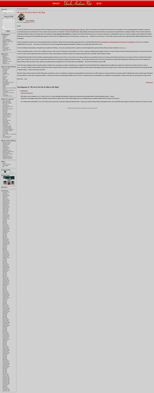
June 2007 (4, 342)
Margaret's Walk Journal (7, 41)
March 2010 (5, 304)
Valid (5, 165)
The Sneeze (5, 131)
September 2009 (6, 311)
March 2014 (5, 250)
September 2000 (6, 390)
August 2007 (5, 340)
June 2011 (4, 287)
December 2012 (5, 266)
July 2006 (4, 355)
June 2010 (4, 301)
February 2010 (5, 305)
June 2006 (4, 356)
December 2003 (5, 380)
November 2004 (5, 378)
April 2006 (4, 358)
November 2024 (5, 192)
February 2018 (5, 209)
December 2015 (5, 227)
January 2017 (5, 213)
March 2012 (5, 277)
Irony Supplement (6, 39)
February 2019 (5, 205)
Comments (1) (149, 82)
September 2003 (6, 382)
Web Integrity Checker (7, 95)
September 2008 (6, 325)
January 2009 (5, 320)
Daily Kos (4, 56)
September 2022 (6, 195)
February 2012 (5, 278)
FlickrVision (4, 111)
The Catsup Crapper (6, 126)
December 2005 (5, 363)
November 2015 (5, 228)
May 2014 (4, 248)
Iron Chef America (104, 42)
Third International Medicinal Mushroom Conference (72, 29)
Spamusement (5, 122)
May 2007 (4, 343)
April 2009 (4, 317)
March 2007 (5, 346)
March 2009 (5, 318)
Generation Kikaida (6, 113)
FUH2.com (4, 112)
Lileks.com (4, 118)
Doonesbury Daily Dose (7, 106)
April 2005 (4, 372)
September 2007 (6, 339)
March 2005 (5, 373)
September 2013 (6, 257)
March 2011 (5, 290)
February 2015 (5, 239)
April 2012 (4, 276)
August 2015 (5, 232)
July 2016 (4, 219)
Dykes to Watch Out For (7, 108)
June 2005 (4, 370)
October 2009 (5, 310)
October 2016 (5, 217)
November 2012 (5, 267)
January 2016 (5, 226)
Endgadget (4, 73)
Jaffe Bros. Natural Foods (8, 151)
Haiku (3, 38)
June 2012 (4, 273)
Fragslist (4, 37)
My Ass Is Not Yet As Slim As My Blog (31, 12)
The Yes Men (5, 132)
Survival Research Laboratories (6, 124)
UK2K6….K (4, 50)
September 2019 (6, 203)
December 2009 (5, 308)
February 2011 (5, 292)
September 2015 (6, 231)
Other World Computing (7, 153)
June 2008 (4, 328)
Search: (4, 9)
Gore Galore (5, 149)
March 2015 (5, 238)
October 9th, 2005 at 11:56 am (27, 93)
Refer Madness (5, 47)
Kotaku (4, 78)
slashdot (4, 85)
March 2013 (5, 263)
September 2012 (6, 270)
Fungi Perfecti (5, 146)
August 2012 (5, 271)
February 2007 (5, 347)
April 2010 (4, 303)
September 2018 (6, 207)
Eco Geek (4, 71)
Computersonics (6, 144)
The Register (5, 91)
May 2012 (4, 274)
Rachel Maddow (5, 83)
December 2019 (5, 200)
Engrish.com (5, 109)
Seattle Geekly (5, 84)
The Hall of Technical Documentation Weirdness (8, 129)
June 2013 (4, 259)
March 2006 (5, 359)
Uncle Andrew (29, 20)
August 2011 (5, 285)
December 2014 (5, 241)
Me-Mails (4, 42)
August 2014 (5, 245)
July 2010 (4, 300)
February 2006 (5, 360)
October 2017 (5, 211)
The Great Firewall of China (8, 90)
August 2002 (5, 385)
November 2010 (5, 295)
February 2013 (5, 264)
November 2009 (5, 309)
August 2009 (5, 312)
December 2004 (5, 377)
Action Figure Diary (6, 100)
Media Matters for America (8, 82)
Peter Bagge (5, 121)
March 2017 (5, 212)
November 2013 (5, 255)
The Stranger (5, 94)
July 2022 (4, 197)
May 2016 (4, 221)
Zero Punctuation (6, 137)
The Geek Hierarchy (6, 127)
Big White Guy (5, 55)
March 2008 (5, 332)
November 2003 (5, 381)
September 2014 (6, 243)
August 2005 (5, 367)
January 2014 (5, 253)
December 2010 (5, 294)
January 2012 (5, 279)
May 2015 (4, 235)
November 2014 (5, 242)
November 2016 (5, 216)
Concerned (4, 104)
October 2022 (5, 194)
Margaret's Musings (6, 40)
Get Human (4, 76)
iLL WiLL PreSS (5, 115)
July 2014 (4, 246)
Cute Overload (5, 105)
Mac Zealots (5, 81)
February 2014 (5, 251)
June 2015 (4, 234)
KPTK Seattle (5, 79)
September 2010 (6, 297)
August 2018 (5, 208)
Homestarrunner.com (7, 114)
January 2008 (5, 334)
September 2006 (6, 352)
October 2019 (5, 202)
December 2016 (5, 215)
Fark (3, 75)
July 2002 (4, 386)
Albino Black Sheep (6, 101)
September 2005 (6, 366)
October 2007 (5, 338)
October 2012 (5, 269)
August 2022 (5, 196)
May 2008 (4, 329)
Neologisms (5, 45)
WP (3, 166)
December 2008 (5, 321)
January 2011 (5, 293)
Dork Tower (5, 107)
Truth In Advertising (6, 49)
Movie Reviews (5, 43)
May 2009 (4, 316)
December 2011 (5, 280)
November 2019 (5, 201)
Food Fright (4, 35)
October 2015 (5, 230)
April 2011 (4, 289)
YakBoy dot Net (5, 63)
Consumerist (5, 69)
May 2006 (4, 357)
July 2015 (4, 233)
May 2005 (4, 371)
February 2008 (5, 333)
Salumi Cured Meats (6, 156)
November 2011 (5, 281)
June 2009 (4, 315)
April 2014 (4, 249)
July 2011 (4, 286)
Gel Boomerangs (6, 148)
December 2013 (5, 254)
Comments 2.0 (6, 164)
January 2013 (5, 265)
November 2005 (5, 364)
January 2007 (5, 348)
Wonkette (4, 62)
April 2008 (4, 331)
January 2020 (5, 199)
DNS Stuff (4, 70)
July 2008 (4, 327)
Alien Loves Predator (6, 103)
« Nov (8, 31)
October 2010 (5, 296)
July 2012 (4, 272)
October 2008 (5, 324)
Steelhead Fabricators (7, 158)
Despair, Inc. (5, 145)
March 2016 (5, 224)
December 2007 (5, 335)
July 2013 (4, 258)
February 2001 (5, 388)
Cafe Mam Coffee (6, 143)
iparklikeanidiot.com (6, 150)
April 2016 (4, 223)
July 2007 (4, 341)
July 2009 (4, 313)
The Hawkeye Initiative (7, 130)
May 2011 (4, 288)
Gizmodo (4, 77)
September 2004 (6, 379)
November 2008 (5, 323)
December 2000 (5, 389)
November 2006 (5, 350)
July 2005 (4, 368)
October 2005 (5, 365)
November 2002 (5, 383)
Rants (3, 46)
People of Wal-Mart (6, 120)
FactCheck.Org (5, 74)
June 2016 (4, 220)
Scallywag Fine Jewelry (7, 157)
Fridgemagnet (5, 57)
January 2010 (5, 306)
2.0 (4, 163)
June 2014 (4, 247)
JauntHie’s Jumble (6, 59)
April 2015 (4, 236)
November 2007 (5, 336)
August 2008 (5, 326)
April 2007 (4, 344)
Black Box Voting (6, 68)
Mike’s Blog (4, 60)
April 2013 (4, 262)
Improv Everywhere (6, 116)
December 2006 (5, 349)
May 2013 (4, 261)
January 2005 (5, 375)
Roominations (5, 48)
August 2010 (5, 298)
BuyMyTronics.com (6, 142)
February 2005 (5, 374)
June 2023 (4, 193)
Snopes (4, 86)
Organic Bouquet (6, 152)
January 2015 (5, 240)
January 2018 (5, 210)
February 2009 (5, 319)
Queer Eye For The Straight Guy (128, 42)
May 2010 (4, 302)
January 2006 (5, 362)
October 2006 (5, 351)
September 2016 (6, 218)
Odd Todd (4, 119)
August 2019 (5, 204)
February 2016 (5, 225)
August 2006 (5, 354)
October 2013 (5, 256)
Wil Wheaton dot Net (6, 61)
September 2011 (6, 284)
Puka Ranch (5, 155)
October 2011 (5, 282)
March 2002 (5, 387)
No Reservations (114, 42)
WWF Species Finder (7, 136)
